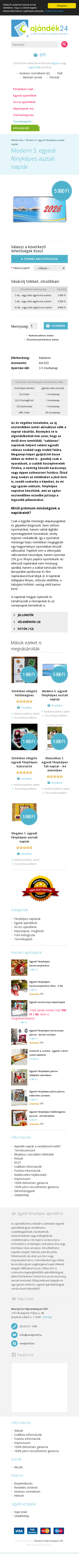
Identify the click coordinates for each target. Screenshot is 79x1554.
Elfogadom (62, 5)
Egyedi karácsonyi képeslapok (47, 1002)
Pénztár (54, 77)
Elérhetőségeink (24, 1191)
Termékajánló (22, 121)
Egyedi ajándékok (24, 95)
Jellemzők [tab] (26, 615)
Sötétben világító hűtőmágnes (24, 693)
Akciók (18, 1467)
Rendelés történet (26, 1487)
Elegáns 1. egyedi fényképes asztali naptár (24, 837)
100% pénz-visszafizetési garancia (36, 1187)
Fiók (60, 73)
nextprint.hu (27, 1343)
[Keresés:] (64, 44)
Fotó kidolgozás (23, 115)
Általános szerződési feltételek (34, 1154)
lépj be (55, 63)
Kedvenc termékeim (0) (34, 73)
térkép (47, 1317)
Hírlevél (19, 1496)
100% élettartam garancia (31, 1183)
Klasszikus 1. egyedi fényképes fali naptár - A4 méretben (55, 764)
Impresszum (22, 1179)
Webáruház (17, 140)
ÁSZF (17, 1162)
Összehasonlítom (25, 717)
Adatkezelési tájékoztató (30, 1175)
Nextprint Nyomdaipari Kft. (49, 1540)
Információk (21, 128)
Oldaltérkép (21, 1195)
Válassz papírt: (20, 268)
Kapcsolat (20, 1512)
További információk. (54, 10)
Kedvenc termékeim (27, 1491)
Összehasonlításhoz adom (43, 339)
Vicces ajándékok (24, 102)
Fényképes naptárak (26, 89)
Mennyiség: (20, 326)
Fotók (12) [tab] (26, 629)
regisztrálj (34, 67)
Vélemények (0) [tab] (29, 622)
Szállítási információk (28, 1166)
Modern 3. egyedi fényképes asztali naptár (55, 695)
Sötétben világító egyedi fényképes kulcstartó (24, 762)
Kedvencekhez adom (41, 335)
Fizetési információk (27, 1171)
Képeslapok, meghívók (26, 108)
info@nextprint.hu (31, 1335)
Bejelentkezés (23, 1483)
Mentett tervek (32, 77)
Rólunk (18, 1158)
